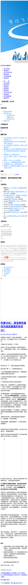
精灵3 (20, 254)
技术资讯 (9, 115)
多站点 (10, 248)
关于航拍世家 (7, 76)
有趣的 (9, 117)
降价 (26, 246)
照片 (3, 251)
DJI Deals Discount (8, 267)
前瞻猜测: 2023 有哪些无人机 (12, 154)
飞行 (18, 246)
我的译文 (6, 70)
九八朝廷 (6, 273)
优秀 (16, 259)
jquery (7, 248)
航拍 (5, 120)
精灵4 (21, 257)
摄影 (1, 246)
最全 (12, 251)
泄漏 (15, 248)
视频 (13, 245)
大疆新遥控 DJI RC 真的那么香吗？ (13, 164)
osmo (10, 250)
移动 (5, 246)
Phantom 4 (22, 251)
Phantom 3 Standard (12, 253)
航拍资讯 (6, 88)
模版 (5, 248)
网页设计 (9, 119)
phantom (5, 254)
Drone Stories (7, 270)
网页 (20, 246)
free (3, 248)
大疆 (6, 257)
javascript (4, 245)
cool (3, 246)
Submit (17, 174)
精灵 (7, 246)
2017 (26, 254)
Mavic (18, 245)
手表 (22, 246)
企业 (5, 250)
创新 (22, 245)
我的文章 (6, 74)
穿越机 (13, 259)
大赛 (26, 250)
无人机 (23, 248)
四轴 (1, 245)
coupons (23, 254)
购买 (18, 250)
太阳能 (7, 250)
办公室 (10, 259)
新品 (10, 251)
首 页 (6, 81)
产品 (16, 246)
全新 (23, 257)
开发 (20, 245)
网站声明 (6, 78)
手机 (18, 248)
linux (6, 251)
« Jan (2, 238)
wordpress (15, 251)
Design (2, 259)
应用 (8, 253)
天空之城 (15, 254)
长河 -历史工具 (8, 72)
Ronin (8, 251)
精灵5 (26, 259)
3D (19, 253)
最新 (24, 250)
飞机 (26, 245)
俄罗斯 (13, 248)
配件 (24, 245)
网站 (10, 246)
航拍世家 (7, 583)
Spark (12, 250)
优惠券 (21, 259)
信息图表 (22, 253)
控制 (25, 257)
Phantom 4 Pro (10, 254)
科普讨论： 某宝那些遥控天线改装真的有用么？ (13, 327)
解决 (1, 248)
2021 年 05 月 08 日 (6, 334)
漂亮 (2, 253)
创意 (3, 250)
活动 (20, 250)
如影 (1, 251)
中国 (12, 246)
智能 (20, 248)
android (13, 257)
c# (11, 257)
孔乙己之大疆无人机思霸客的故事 (17, 188)
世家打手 (14, 334)
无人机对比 (7, 68)
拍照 (18, 251)
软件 (8, 259)
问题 (9, 257)
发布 (3, 254)
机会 (15, 245)
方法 (7, 245)
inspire (18, 257)
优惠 (25, 253)
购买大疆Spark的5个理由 (16, 212)
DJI (16, 250)
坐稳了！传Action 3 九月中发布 (12, 160)
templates (5, 259)
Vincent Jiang (7, 272)
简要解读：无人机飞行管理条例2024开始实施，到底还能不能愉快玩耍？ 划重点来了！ (15, 150)
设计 (24, 259)
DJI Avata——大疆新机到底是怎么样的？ (15, 162)
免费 (18, 253)
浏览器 (18, 259)
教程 (14, 246)
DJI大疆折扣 (7, 269)
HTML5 (2, 257)
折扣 (24, 246)
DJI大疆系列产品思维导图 (15, 206)
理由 (18, 254)
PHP (16, 257)
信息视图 (5, 253)
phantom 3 (10, 245)
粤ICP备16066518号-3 (16, 583)
